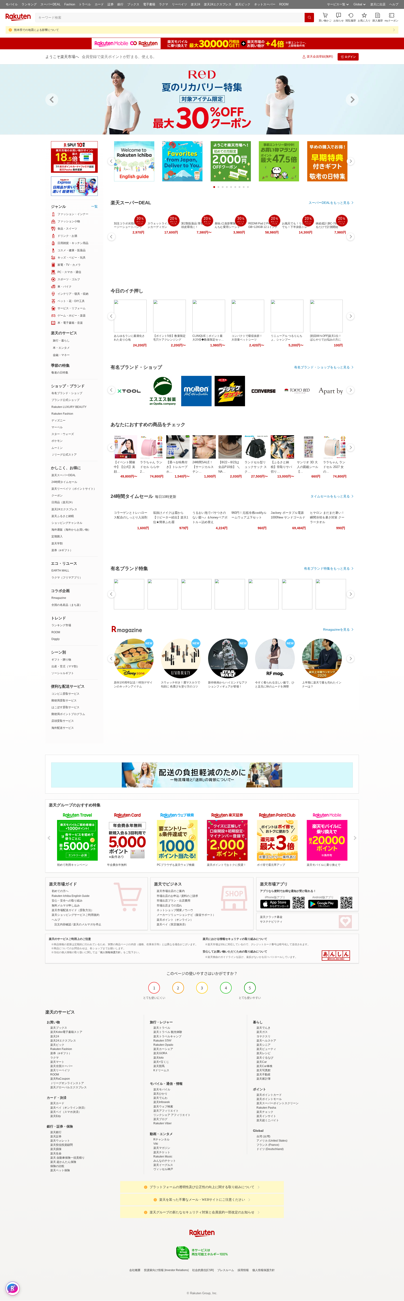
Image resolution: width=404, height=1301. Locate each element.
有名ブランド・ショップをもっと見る (322, 367)
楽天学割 (57, 543)
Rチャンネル (161, 1139)
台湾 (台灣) (263, 1136)
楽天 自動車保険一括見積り (67, 1157)
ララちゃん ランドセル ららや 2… (151, 466)
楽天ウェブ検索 (163, 1106)
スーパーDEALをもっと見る (329, 203)
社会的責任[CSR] (203, 1270)
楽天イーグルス (163, 1165)
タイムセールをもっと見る (330, 496)
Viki (155, 1143)
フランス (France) (267, 1144)
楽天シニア (263, 1044)
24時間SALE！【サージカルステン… (203, 466)
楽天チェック (264, 1112)
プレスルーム (225, 1270)
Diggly (55, 639)
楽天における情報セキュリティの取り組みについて (235, 939)
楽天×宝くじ (161, 1062)
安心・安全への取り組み (67, 900)
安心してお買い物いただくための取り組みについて (235, 951)
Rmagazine (58, 598)
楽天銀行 (55, 1132)
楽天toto (158, 1057)
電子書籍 (149, 4)
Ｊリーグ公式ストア (64, 454)
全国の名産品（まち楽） (66, 605)
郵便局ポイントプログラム (68, 714)
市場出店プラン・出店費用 (173, 900)
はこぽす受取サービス (65, 707)
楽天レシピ (263, 1053)
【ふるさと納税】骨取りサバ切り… (281, 466)
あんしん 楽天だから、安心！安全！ (336, 955)
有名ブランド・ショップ (66, 393)
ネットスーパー (264, 4)
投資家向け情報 (154, 1270)
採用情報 (243, 1270)
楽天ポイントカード (269, 1094)
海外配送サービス (62, 728)
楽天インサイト (266, 1116)
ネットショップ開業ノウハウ (175, 910)
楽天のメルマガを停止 (87, 924)
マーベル (57, 427)
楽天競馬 (159, 1066)
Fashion (69, 4)
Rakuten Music (162, 1156)
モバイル (12, 4)
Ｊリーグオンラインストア (67, 1083)
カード (99, 4)
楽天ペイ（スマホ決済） (65, 1112)
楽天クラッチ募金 (271, 917)
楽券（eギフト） (62, 550)
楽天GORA (160, 1053)
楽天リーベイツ (60, 1070)
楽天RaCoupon (60, 1078)
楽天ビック (242, 4)
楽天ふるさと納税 (62, 516)
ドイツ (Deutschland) (270, 1149)
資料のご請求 (189, 896)
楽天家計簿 (263, 1078)
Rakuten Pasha (266, 1107)
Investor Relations (176, 1270)
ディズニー (58, 420)
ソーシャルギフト (62, 673)
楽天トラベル (161, 1027)
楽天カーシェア (163, 1049)
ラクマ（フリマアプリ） (66, 577)
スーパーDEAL (50, 4)
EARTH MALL (60, 570)
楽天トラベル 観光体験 (167, 1032)
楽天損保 (55, 1149)
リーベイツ (179, 4)
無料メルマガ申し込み (66, 905)
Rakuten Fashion (62, 413)
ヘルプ (393, 4)
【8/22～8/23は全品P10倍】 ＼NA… (229, 466)
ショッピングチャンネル (66, 523)
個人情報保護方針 (263, 1270)
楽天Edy (55, 1116)
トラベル (85, 4)
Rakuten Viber (162, 1123)
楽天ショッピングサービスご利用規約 (75, 914)
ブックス (133, 4)
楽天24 (195, 4)
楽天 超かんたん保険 (63, 1162)
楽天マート (57, 1062)
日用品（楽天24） (62, 502)
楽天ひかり (160, 1093)
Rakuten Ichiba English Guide (71, 896)
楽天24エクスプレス (217, 4)
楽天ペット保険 (60, 1170)
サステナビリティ (271, 921)
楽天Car (261, 1062)
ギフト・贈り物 (61, 659)
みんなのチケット (164, 1160)
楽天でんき (263, 1027)
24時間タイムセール (64, 482)
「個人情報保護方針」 (110, 952)
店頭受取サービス (62, 720)
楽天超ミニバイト (267, 1120)
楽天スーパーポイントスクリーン (277, 1103)
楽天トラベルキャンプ (167, 1036)
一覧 (94, 206)
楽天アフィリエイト (166, 1110)
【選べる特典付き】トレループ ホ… (177, 466)
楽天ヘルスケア (266, 1040)
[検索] (309, 17)
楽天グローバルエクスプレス (68, 1087)
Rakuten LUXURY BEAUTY (69, 407)
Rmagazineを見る (336, 629)
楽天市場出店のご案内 (171, 891)
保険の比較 (57, 1166)
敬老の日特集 (59, 372)
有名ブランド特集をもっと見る (327, 568)
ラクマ (163, 4)
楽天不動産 (263, 1074)
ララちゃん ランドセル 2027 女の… (334, 466)
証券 (111, 4)
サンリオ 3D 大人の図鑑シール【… (307, 466)
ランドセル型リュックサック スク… (256, 466)
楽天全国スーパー (61, 1066)
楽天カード (57, 1103)
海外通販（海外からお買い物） (71, 529)
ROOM (284, 4)
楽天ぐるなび (264, 1057)
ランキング (29, 4)
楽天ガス (262, 1032)
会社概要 (135, 1270)
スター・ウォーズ (62, 434)
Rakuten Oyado (163, 1044)
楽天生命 (55, 1153)
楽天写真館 (263, 1070)
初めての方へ (60, 891)
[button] (338, 17)
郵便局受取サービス (64, 700)
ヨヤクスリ (263, 1036)
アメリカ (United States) (271, 1140)
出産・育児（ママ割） (65, 666)
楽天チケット (161, 1152)
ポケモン (57, 440)
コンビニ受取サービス (65, 693)
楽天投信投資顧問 (61, 1144)
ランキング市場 (61, 625)
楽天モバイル (161, 1089)
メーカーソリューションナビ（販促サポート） (186, 914)
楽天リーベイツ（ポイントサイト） (73, 488)
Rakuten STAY (162, 1040)
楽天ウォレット (60, 1140)
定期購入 (57, 536)
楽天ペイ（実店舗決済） (172, 924)
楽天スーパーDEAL (63, 475)
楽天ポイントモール (269, 1099)
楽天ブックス (58, 1027)
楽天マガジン (161, 1148)
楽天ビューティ (266, 1049)
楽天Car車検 (264, 1066)
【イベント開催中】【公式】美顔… (124, 466)
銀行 (120, 4)
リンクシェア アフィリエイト (172, 1115)
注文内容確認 (62, 924)
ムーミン (57, 447)
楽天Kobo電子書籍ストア (66, 1032)
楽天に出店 (378, 4)
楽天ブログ (160, 1119)
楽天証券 (55, 1136)
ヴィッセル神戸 (163, 1169)
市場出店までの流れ (169, 905)
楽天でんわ (160, 1098)
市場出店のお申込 (168, 896)
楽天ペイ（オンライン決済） (68, 1107)
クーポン (57, 495)
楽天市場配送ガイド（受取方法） (73, 910)
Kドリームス (161, 1070)
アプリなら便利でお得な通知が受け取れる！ (288, 891)
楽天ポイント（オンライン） (175, 919)
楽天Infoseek (161, 1102)
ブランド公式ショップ (65, 400)
